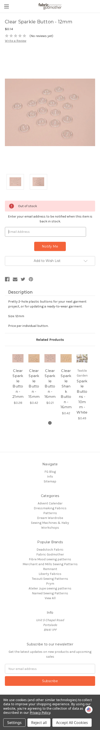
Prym (50, 584)
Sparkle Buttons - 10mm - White (82, 396)
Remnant (50, 569)
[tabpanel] (18, 378)
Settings (14, 722)
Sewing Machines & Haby (50, 523)
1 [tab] (50, 423)
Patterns (50, 513)
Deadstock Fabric (50, 550)
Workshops (50, 528)
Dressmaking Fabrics (50, 508)
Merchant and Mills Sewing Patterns (50, 564)
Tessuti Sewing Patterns (50, 579)
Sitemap (50, 481)
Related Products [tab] (50, 339)
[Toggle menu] (6, 6)
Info (50, 476)
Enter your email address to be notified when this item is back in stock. (50, 219)
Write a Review (15, 41)
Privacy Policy (40, 712)
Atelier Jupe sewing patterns (50, 588)
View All (50, 598)
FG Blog (50, 472)
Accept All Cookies (72, 722)
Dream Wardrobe (50, 518)
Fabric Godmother (50, 554)
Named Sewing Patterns (50, 593)
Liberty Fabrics (50, 574)
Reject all (39, 722)
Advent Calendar (50, 503)
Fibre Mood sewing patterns (50, 559)
